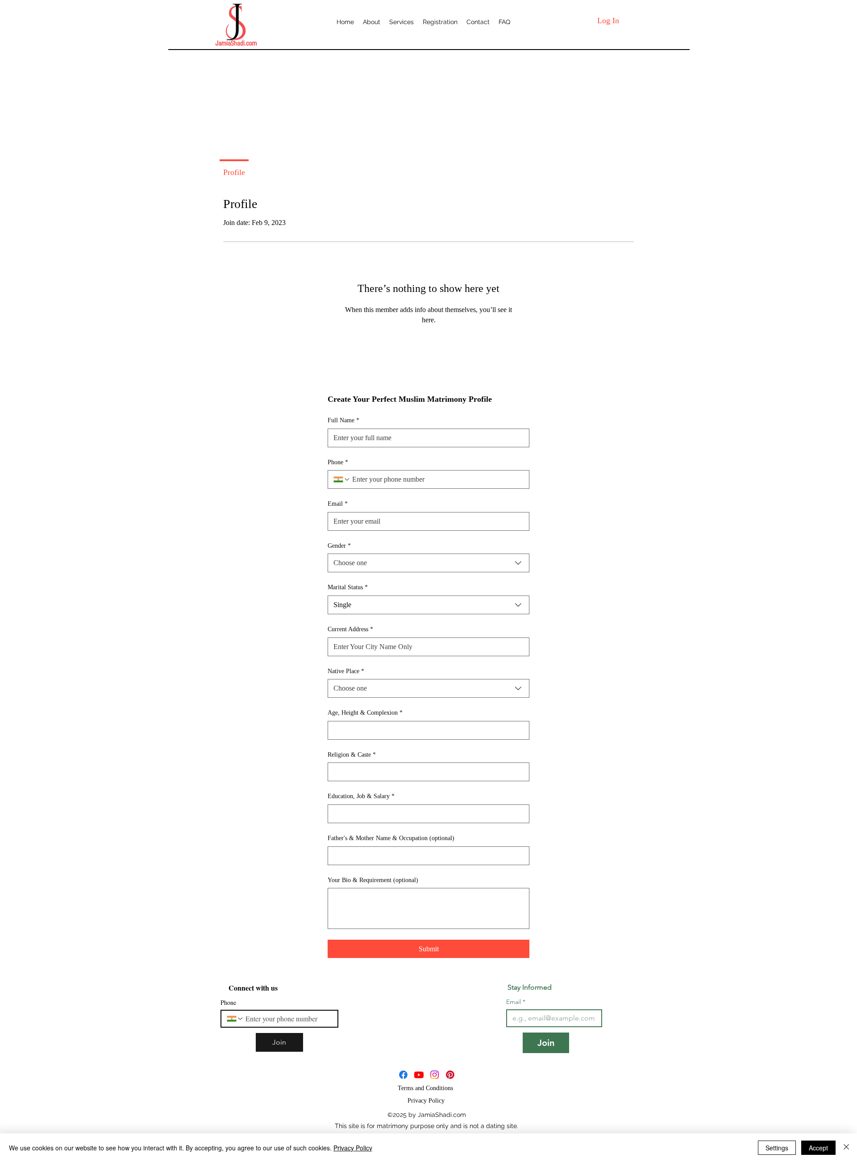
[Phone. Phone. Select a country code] (341, 479)
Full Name (343, 420)
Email (338, 503)
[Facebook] (403, 1074)
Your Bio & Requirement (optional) (373, 880)
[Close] (846, 1148)
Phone (338, 462)
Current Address (350, 629)
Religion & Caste (352, 754)
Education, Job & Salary (361, 796)
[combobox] (428, 563)
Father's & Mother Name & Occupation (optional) (391, 838)
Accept (818, 1147)
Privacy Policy (352, 1147)
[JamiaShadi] (418, 1074)
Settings (776, 1147)
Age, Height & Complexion (365, 712)
